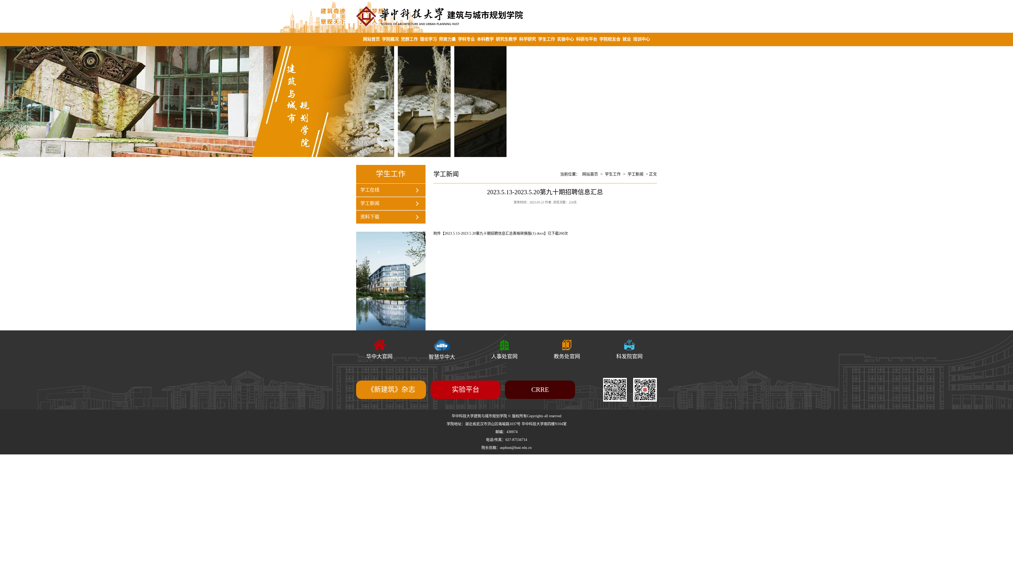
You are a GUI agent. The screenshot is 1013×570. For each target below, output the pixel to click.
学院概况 (390, 39)
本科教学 (485, 39)
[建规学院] (506, 16)
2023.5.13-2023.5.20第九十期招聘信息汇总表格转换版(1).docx (494, 233)
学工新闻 (369, 203)
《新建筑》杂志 (391, 389)
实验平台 (465, 389)
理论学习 (428, 39)
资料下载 (369, 217)
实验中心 (565, 39)
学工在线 (369, 190)
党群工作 (409, 39)
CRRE (540, 389)
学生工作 (546, 39)
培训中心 (641, 39)
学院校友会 (609, 39)
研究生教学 (506, 39)
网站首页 (371, 39)
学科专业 (466, 39)
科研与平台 (586, 39)
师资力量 (447, 39)
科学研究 (527, 39)
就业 (627, 39)
